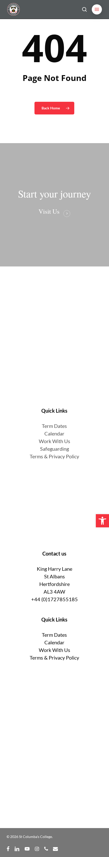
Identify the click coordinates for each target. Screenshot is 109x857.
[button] (97, 9)
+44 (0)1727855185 (54, 599)
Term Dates (54, 635)
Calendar (54, 433)
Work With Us (54, 441)
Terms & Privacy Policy (54, 456)
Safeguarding (54, 449)
